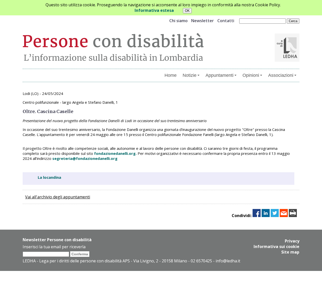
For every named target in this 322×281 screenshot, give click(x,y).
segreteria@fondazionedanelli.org (84, 158)
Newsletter (202, 20)
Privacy (292, 241)
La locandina (49, 177)
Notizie (189, 75)
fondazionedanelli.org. (116, 153)
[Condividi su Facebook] (257, 215)
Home (171, 75)
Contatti (225, 20)
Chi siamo (178, 20)
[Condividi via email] (284, 215)
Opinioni (251, 75)
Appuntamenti (219, 75)
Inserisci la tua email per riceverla (54, 247)
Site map (290, 252)
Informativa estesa (154, 10)
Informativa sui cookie (276, 246)
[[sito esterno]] (287, 60)
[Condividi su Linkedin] (266, 215)
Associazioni (280, 75)
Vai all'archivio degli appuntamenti (57, 197)
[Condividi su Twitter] (275, 215)
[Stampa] (293, 215)
